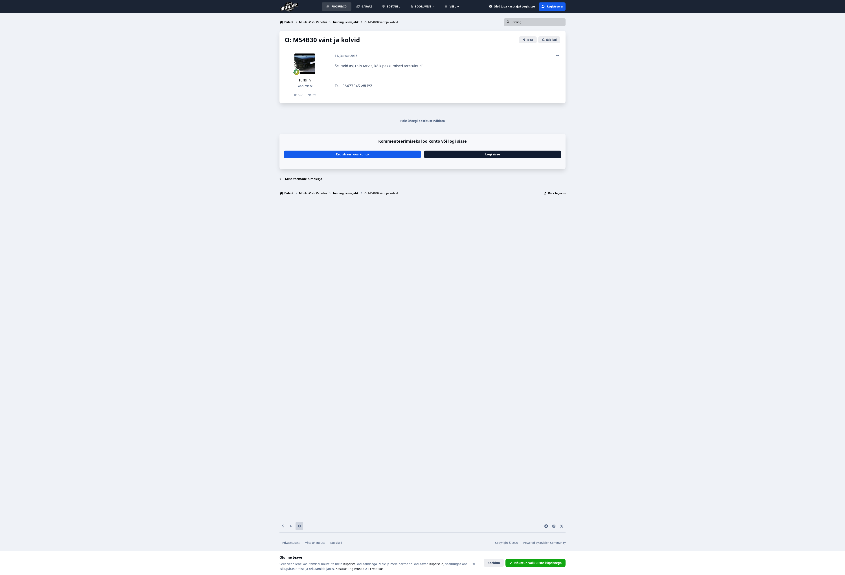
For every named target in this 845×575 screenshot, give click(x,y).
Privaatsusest (291, 543)
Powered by (544, 543)
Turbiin (305, 80)
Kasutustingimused (350, 569)
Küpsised (336, 543)
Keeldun (494, 563)
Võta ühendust (315, 543)
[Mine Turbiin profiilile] (304, 63)
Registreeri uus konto (352, 154)
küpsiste (349, 564)
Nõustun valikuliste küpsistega (538, 563)
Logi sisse (492, 154)
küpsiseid (436, 564)
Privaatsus (376, 569)
